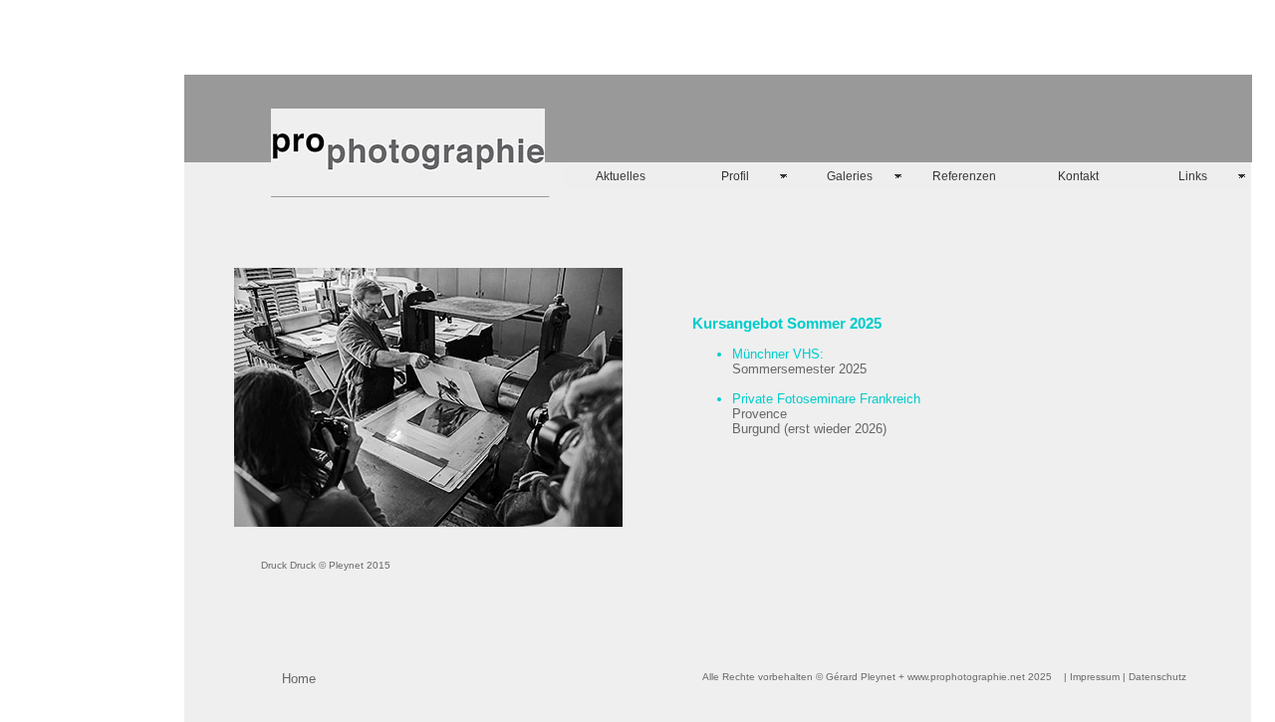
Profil (735, 176)
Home (299, 678)
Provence (759, 413)
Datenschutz (1157, 676)
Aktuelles (620, 176)
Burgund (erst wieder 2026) (809, 428)
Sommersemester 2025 (799, 368)
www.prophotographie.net (966, 676)
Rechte (738, 676)
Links (1192, 176)
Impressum (1095, 676)
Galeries (850, 176)
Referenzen (964, 176)
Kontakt (1078, 176)
